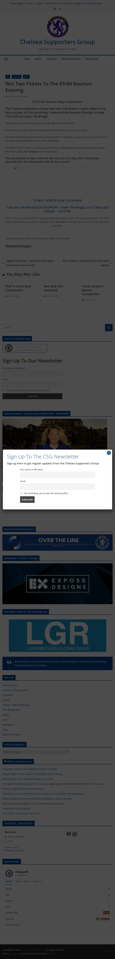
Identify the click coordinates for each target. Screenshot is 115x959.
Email (22, 481)
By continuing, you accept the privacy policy (46, 493)
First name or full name (31, 469)
